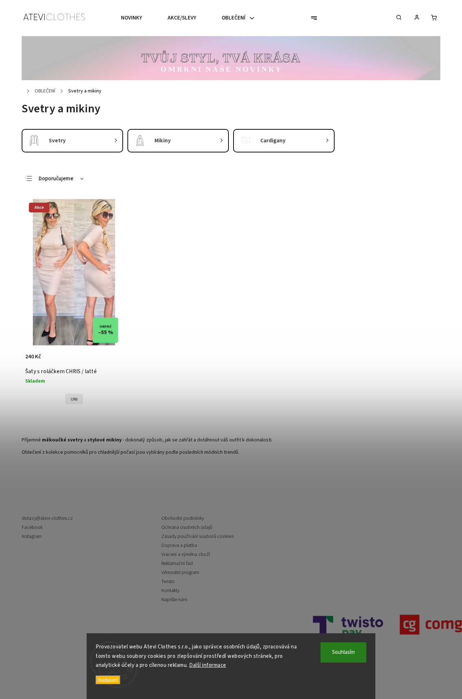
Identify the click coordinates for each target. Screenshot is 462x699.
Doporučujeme (56, 178)
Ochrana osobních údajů (186, 527)
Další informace (207, 665)
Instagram (32, 536)
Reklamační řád (177, 563)
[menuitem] (138, 18)
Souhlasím (343, 652)
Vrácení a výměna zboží (185, 554)
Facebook (32, 527)
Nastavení (108, 680)
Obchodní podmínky (182, 518)
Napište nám (174, 599)
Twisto (168, 581)
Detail (110, 360)
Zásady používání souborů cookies (197, 536)
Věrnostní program (180, 572)
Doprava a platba (179, 545)
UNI (74, 399)
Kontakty (170, 590)
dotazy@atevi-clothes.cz (47, 518)
